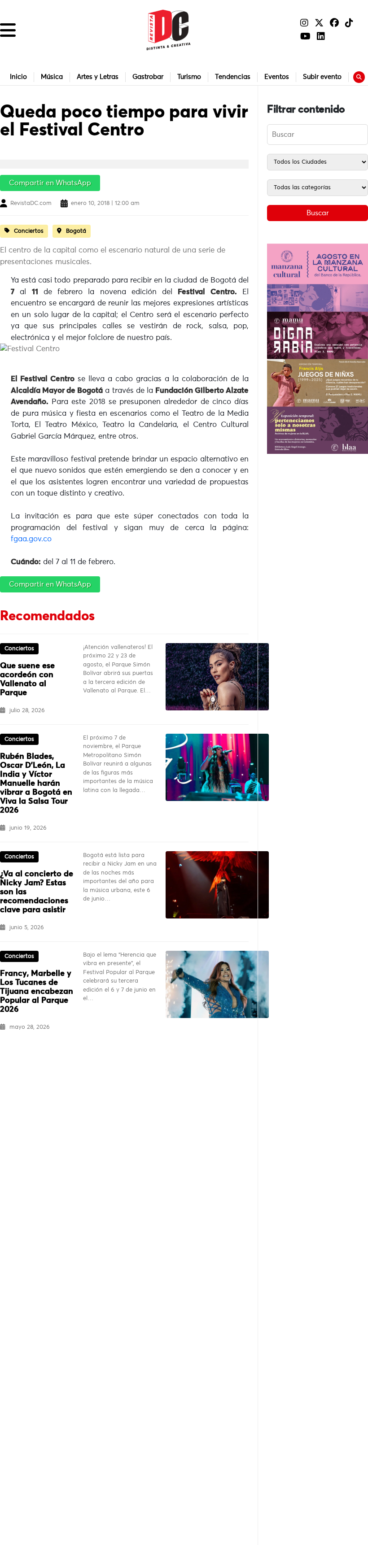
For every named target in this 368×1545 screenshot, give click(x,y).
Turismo (189, 77)
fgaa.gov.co (31, 539)
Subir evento (322, 77)
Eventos (276, 77)
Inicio (18, 77)
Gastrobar (147, 77)
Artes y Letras (97, 77)
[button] (8, 30)
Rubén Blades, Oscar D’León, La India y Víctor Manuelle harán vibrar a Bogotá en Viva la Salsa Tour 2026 (36, 783)
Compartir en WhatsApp (50, 183)
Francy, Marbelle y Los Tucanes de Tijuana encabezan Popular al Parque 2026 (36, 992)
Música (52, 77)
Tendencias (232, 77)
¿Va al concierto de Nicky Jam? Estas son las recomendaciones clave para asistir (36, 892)
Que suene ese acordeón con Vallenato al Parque (27, 679)
